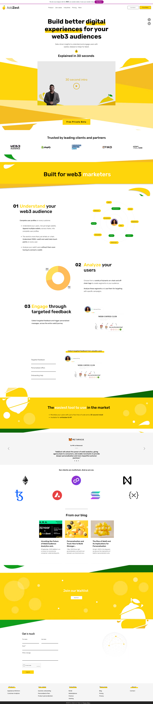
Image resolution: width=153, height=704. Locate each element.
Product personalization (43, 696)
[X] (149, 19)
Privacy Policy (86, 703)
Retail (70, 691)
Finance (71, 696)
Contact (132, 691)
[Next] (144, 448)
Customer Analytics (13, 693)
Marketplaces (73, 693)
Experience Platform (13, 691)
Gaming (71, 698)
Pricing (101, 693)
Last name (43, 639)
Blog (100, 691)
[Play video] (76, 86)
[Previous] (8, 448)
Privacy (101, 696)
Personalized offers (43, 693)
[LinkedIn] (149, 23)
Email (23, 646)
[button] (50, 8)
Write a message (26, 652)
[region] (45, 360)
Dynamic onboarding (43, 691)
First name (24, 639)
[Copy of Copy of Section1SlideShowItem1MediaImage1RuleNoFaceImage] (78, 460)
